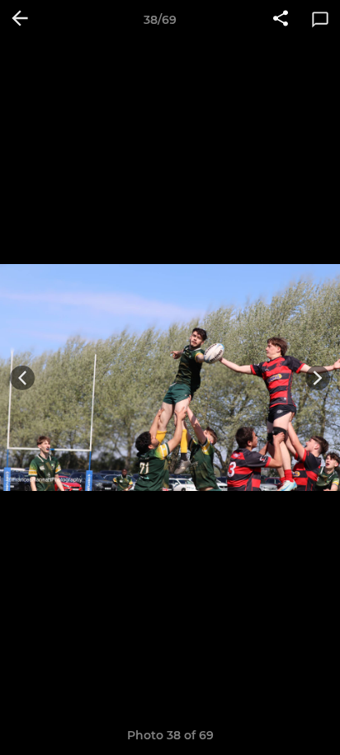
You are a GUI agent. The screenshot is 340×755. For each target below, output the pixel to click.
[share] (280, 19)
